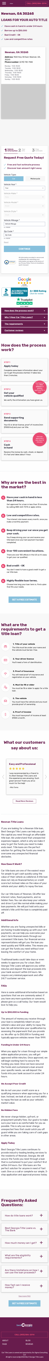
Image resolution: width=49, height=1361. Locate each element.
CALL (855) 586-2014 (37, 3)
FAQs (4, 1344)
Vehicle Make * (10, 193)
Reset (6, 242)
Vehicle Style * (10, 211)
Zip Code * (9, 234)
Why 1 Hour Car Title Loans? (19, 317)
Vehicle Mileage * (12, 223)
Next (45, 777)
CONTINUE (24, 249)
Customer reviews (14, 330)
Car (13, 179)
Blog (28, 1340)
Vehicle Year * (10, 184)
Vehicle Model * (11, 202)
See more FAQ (24, 1296)
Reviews (29, 1344)
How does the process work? (19, 310)
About (5, 1340)
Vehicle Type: (10, 174)
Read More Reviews (24, 801)
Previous (3, 777)
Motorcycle (35, 179)
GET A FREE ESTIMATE (24, 599)
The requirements (14, 324)
